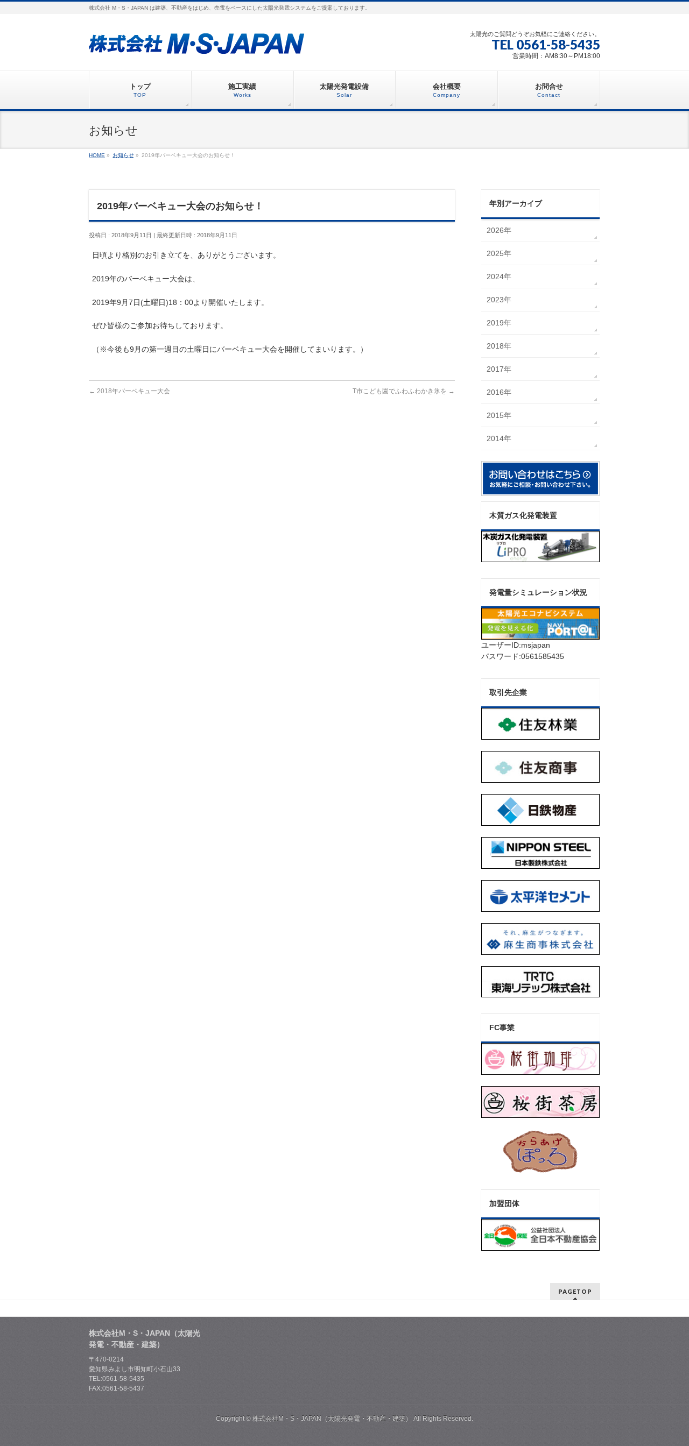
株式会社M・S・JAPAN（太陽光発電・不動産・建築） (332, 1418)
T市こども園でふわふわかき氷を (404, 391)
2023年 (499, 299)
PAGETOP (575, 1291)
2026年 (499, 230)
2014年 (499, 438)
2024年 (499, 276)
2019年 (499, 322)
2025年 (499, 253)
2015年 (499, 415)
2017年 (499, 369)
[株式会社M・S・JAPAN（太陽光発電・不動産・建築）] (196, 42)
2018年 (499, 346)
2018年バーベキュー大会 (129, 391)
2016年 (499, 392)
